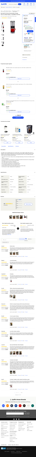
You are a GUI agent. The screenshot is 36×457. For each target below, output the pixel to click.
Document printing (12, 433)
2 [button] (16, 392)
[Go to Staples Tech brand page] (24, 405)
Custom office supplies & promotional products (13, 431)
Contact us (2, 437)
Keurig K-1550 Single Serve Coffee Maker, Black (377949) (29, 134)
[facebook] (19, 419)
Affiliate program (12, 441)
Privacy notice (12, 451)
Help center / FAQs (4, 430)
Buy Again (18, 7)
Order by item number (21, 428)
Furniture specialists (13, 437)
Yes (19, 256)
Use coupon (27, 413)
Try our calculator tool (29, 40)
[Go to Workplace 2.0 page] (33, 405)
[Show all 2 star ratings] (20, 205)
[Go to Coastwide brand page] (7, 405)
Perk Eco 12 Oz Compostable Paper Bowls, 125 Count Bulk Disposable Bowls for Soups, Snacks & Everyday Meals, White (20, 101)
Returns (2, 425)
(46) (16, 200)
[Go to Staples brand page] (20, 405)
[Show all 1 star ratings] (20, 207)
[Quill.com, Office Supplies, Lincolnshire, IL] (3, 449)
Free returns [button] (25, 57)
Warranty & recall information (3, 434)
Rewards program (12, 425)
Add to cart (30, 31)
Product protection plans (13, 438)
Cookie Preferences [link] (24, 451)
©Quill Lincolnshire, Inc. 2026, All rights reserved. (12, 448)
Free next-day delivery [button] (28, 140)
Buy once (26, 15)
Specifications (10, 146)
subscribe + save (12, 428)
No (22, 256)
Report (27, 256)
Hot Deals (14, 7)
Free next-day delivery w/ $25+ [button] (17, 140)
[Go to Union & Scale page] (28, 405)
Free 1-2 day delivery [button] (4, 140)
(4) (16, 202)
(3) (16, 204)
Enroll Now (26, 23)
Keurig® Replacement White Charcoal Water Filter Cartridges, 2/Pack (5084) (17, 134)
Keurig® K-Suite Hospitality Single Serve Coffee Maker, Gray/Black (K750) (18, 67)
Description (3, 146)
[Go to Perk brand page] (16, 405)
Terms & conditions (7, 451)
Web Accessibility (29, 430)
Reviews (17, 146)
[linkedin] (16, 419)
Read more (9, 234)
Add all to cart (18, 117)
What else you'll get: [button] (27, 50)
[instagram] (14, 419)
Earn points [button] (32, 13)
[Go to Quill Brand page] (3, 405)
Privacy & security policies (5, 435)
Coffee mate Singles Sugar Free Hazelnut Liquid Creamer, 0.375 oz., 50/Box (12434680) (19, 84)
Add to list (24, 59)
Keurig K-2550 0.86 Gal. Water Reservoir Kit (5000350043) (5, 134)
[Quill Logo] (4, 4)
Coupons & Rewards (9, 7)
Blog (27, 425)
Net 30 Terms (12, 429)
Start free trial (30, 38)
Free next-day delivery (27, 54)
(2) (16, 206)
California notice (18, 451)
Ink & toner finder (21, 425)
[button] (35, 1)
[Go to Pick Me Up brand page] (12, 405)
